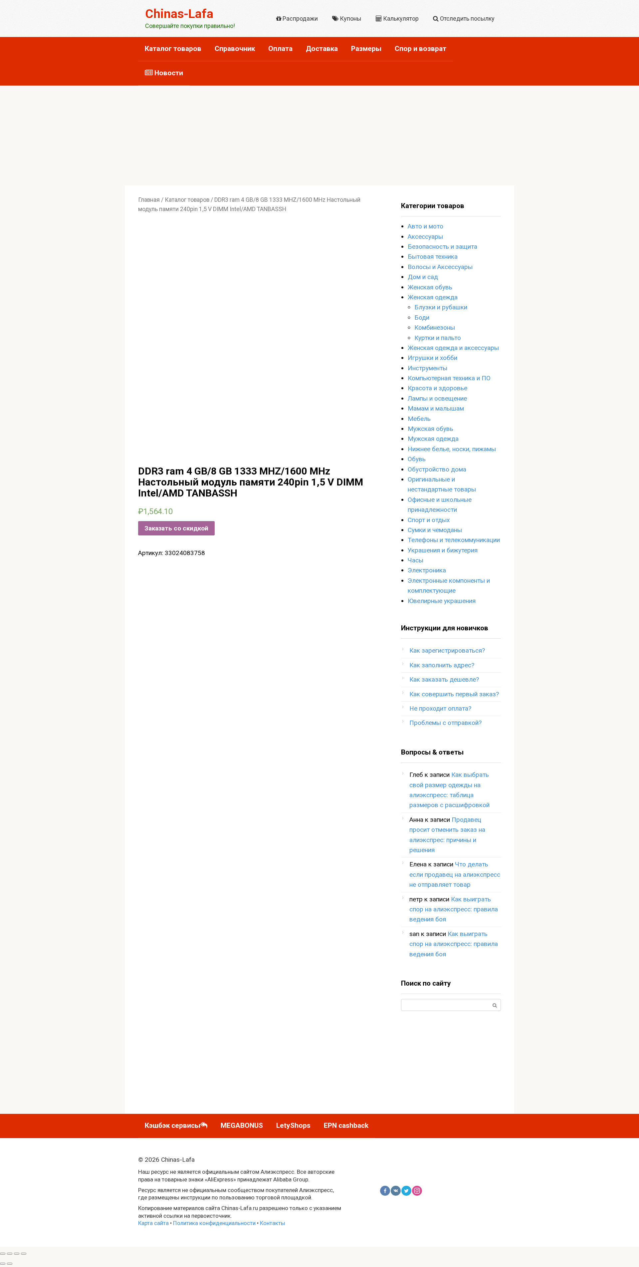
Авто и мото (425, 226)
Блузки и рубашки (440, 307)
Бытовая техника (433, 256)
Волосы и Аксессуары (440, 267)
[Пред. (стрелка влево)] (2, 1264)
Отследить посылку (467, 18)
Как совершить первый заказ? (454, 694)
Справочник (235, 49)
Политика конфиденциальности (214, 1223)
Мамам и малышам (436, 408)
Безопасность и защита (442, 246)
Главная (149, 199)
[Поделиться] (9, 1254)
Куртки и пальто (437, 338)
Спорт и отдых (429, 520)
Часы (415, 560)
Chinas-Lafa (179, 14)
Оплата (280, 49)
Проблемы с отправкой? (445, 723)
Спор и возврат (420, 49)
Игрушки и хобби (432, 358)
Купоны (349, 18)
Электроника (427, 570)
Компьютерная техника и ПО (449, 378)
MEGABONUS (242, 1125)
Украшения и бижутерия (443, 550)
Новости (168, 73)
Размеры (366, 49)
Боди (421, 317)
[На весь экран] (16, 1254)
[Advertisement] (319, 135)
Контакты (272, 1223)
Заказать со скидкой (176, 528)
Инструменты (427, 368)
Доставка (322, 49)
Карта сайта (153, 1223)
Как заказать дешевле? (444, 679)
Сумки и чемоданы (435, 530)
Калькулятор (400, 18)
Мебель (419, 419)
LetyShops (293, 1125)
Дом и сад (423, 277)
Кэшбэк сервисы (172, 1125)
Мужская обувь (430, 429)
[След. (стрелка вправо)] (9, 1264)
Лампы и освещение (437, 398)
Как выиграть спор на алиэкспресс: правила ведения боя (453, 909)
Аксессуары (425, 236)
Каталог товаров (173, 49)
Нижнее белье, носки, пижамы (452, 449)
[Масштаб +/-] (23, 1254)
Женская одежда (433, 297)
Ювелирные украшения (442, 601)
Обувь (417, 459)
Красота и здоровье (437, 388)
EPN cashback (346, 1125)
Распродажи (299, 18)
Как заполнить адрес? (441, 665)
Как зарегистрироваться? (447, 650)
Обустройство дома (437, 469)
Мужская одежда (433, 439)
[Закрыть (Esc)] (2, 1254)
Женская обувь (430, 287)
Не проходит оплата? (440, 708)
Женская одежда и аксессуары (453, 348)
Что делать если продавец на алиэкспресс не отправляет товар (454, 874)
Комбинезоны (434, 327)
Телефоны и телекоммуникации (454, 540)
